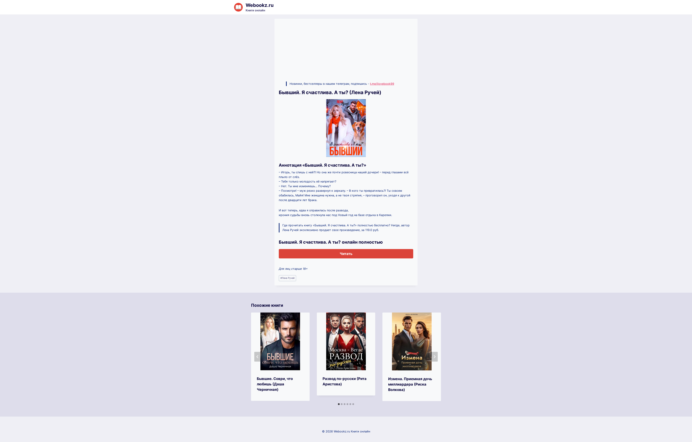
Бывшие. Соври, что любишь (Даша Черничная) (275, 384)
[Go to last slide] (257, 357)
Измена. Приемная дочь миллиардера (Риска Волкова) (410, 384)
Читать (346, 254)
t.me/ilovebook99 (382, 83)
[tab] (339, 404)
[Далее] (434, 357)
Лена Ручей (287, 278)
